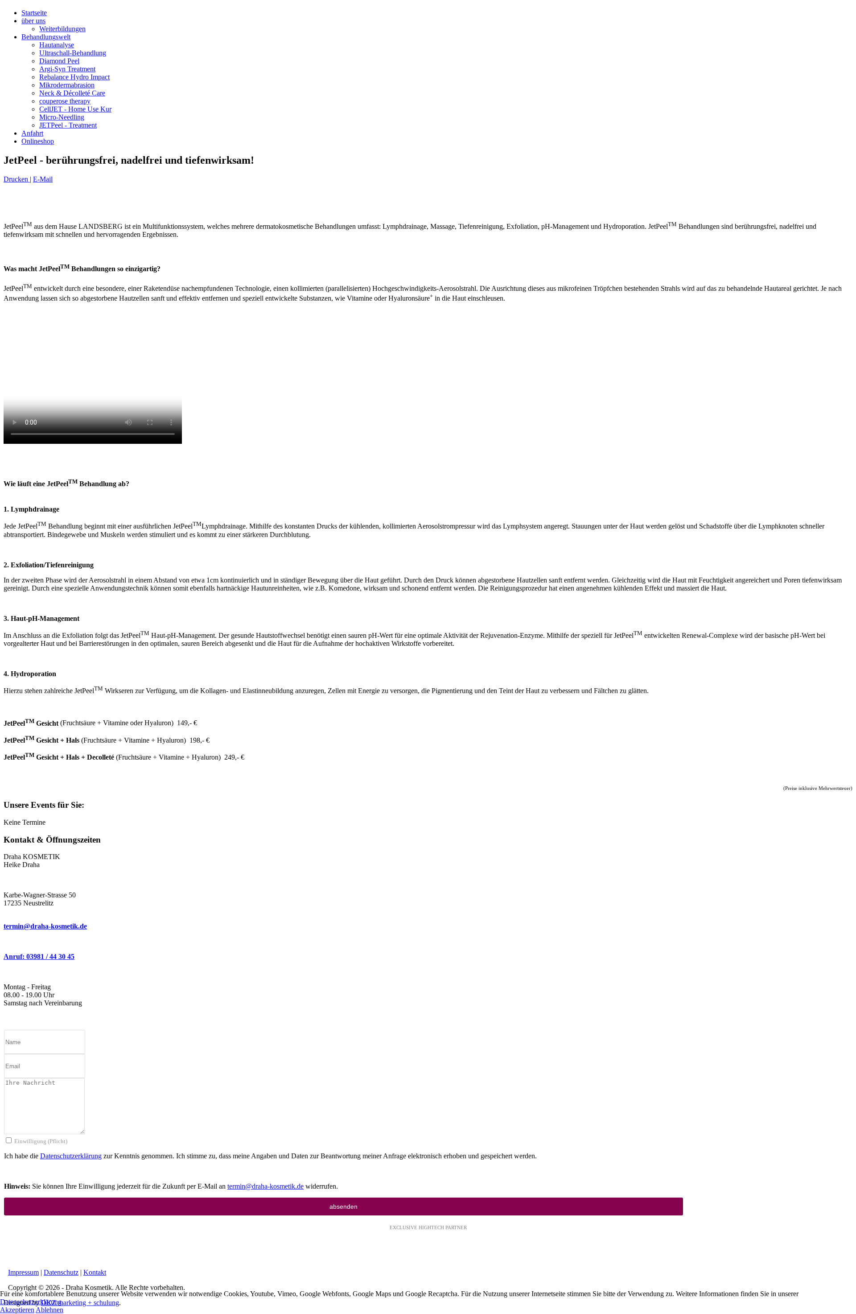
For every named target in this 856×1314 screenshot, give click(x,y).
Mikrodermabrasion (67, 85)
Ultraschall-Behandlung (72, 53)
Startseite (34, 13)
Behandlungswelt (45, 37)
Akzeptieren (17, 1310)
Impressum (23, 1272)
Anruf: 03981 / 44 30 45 (39, 956)
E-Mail (43, 179)
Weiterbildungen (62, 29)
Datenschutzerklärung (71, 1156)
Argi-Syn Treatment (67, 69)
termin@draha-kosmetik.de (45, 926)
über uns (33, 21)
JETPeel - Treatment (68, 125)
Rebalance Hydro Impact (74, 77)
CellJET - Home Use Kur (75, 109)
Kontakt (94, 1272)
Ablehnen (49, 1310)
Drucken (17, 179)
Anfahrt (32, 133)
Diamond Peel (59, 61)
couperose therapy (65, 101)
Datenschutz (61, 1272)
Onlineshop (37, 141)
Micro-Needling (61, 117)
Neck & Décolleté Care (72, 93)
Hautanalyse (56, 45)
